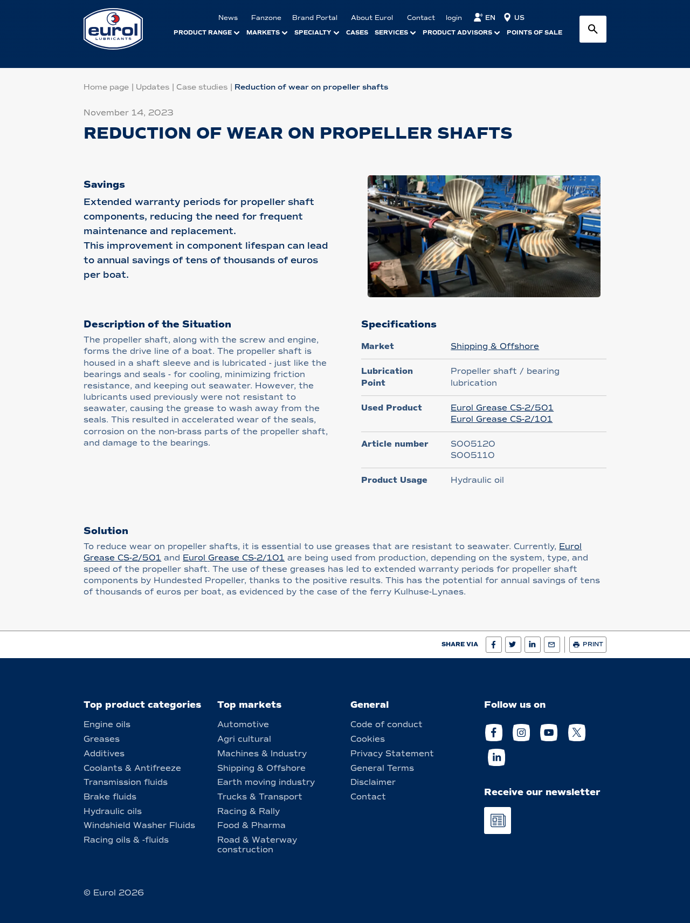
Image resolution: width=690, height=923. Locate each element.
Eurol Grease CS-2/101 (502, 419)
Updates (152, 87)
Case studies (201, 87)
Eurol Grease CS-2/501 (502, 408)
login (454, 18)
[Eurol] (120, 29)
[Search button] (592, 29)
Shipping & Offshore (495, 346)
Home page (106, 87)
